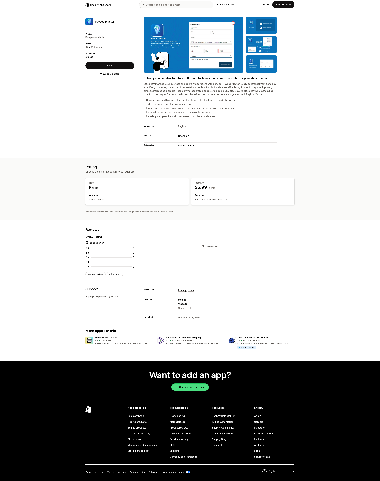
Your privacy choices (173, 472)
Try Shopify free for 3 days (190, 387)
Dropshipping (177, 415)
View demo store (109, 73)
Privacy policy (186, 290)
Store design (135, 439)
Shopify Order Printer (106, 337)
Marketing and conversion (142, 444)
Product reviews (179, 427)
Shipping (175, 450)
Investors (259, 427)
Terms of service (116, 472)
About (257, 415)
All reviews (115, 274)
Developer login (94, 472)
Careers (258, 421)
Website (182, 303)
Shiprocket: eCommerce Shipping (183, 337)
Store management (138, 450)
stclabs (89, 57)
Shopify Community (223, 427)
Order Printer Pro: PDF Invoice (253, 337)
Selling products (137, 427)
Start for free (283, 4)
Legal (257, 450)
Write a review (95, 274)
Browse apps (224, 4)
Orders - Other (186, 145)
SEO (172, 444)
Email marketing (179, 439)
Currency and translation (183, 456)
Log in (265, 4)
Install (110, 65)
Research (217, 444)
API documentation (222, 421)
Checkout (183, 135)
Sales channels (136, 415)
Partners (259, 439)
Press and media (263, 433)
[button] (119, 341)
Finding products (137, 421)
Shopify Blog (219, 439)
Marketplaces (177, 421)
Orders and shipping (139, 433)
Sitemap (153, 472)
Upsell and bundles (180, 433)
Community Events (222, 433)
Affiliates (259, 444)
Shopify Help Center (223, 415)
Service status (262, 456)
